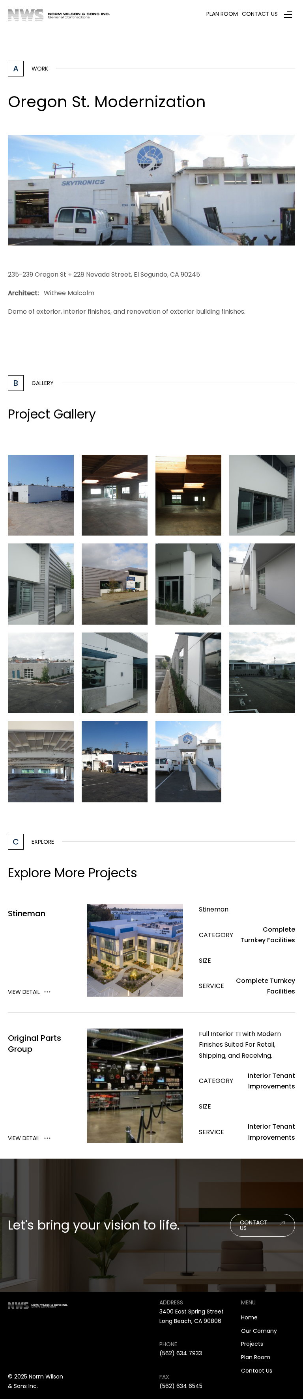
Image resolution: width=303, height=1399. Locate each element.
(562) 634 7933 (180, 1353)
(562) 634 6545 (180, 1386)
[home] (59, 14)
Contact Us (256, 1371)
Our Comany (259, 1331)
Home (249, 1317)
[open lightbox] (41, 495)
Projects (252, 1344)
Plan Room (255, 1357)
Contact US (253, 1225)
